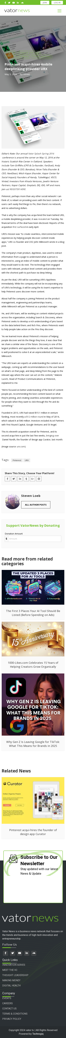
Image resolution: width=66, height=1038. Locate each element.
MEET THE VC (9, 970)
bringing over (52, 435)
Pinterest (17, 460)
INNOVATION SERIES (13, 964)
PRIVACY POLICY (11, 1018)
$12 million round (34, 416)
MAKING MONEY (11, 980)
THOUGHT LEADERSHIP (15, 975)
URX (27, 460)
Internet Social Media (17, 56)
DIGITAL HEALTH (11, 985)
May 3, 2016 (11, 74)
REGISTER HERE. (18, 189)
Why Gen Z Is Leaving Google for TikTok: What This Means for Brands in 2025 (33, 744)
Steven (26, 74)
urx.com (21, 446)
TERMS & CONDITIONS (14, 1013)
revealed (42, 219)
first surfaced (19, 227)
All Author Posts (36, 504)
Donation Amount (14, 533)
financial (10, 52)
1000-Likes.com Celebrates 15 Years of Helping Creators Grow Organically (33, 664)
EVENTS (6, 998)
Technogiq (37, 1033)
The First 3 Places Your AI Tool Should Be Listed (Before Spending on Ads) (33, 613)
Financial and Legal (29, 52)
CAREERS (7, 1003)
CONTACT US (9, 1008)
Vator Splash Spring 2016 (41, 153)
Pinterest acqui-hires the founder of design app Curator (33, 832)
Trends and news (41, 56)
